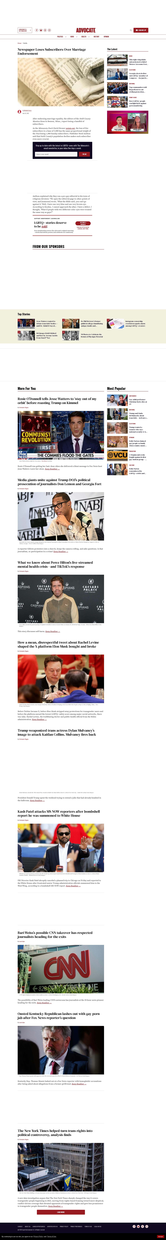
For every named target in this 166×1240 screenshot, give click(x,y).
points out (70, 128)
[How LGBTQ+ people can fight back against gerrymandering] (117, 102)
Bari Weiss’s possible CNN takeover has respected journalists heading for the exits (55, 934)
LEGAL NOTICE (97, 1226)
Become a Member (83, 223)
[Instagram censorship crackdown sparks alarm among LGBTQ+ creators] (115, 323)
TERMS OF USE (88, 1226)
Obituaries (132, 396)
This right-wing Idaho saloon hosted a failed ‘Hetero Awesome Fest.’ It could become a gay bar (138, 64)
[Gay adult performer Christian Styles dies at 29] (117, 400)
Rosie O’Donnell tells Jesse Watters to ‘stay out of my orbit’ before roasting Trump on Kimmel (57, 400)
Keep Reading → (52, 469)
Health (83, 36)
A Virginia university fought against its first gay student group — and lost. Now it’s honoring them (137, 459)
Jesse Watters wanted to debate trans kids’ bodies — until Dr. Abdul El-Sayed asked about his (47, 324)
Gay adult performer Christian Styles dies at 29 (138, 401)
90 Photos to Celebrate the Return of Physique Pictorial (92, 335)
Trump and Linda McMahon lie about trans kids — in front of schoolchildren (138, 416)
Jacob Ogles (22, 941)
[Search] (131, 30)
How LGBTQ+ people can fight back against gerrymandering (137, 103)
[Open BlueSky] (40, 30)
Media (25, 43)
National (132, 84)
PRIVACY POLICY (64, 1226)
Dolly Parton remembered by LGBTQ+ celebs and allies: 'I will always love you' (138, 473)
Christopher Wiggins (24, 407)
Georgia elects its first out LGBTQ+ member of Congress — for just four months (138, 77)
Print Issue (133, 97)
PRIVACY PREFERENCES (76, 1226)
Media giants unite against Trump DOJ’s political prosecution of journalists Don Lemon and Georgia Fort (59, 482)
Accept (160, 1236)
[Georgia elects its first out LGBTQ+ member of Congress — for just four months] (117, 74)
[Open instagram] (49, 30)
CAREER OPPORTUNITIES (39, 1226)
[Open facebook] (36, 30)
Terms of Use (51, 1236)
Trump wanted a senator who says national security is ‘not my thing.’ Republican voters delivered (138, 432)
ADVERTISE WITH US (52, 1226)
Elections (132, 70)
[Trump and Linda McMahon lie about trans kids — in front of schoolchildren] (117, 414)
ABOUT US (27, 1226)
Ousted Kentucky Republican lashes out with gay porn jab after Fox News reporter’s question (59, 1015)
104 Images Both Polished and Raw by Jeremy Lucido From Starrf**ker (47, 335)
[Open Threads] (45, 30)
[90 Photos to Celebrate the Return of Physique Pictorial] (70, 335)
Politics (60, 36)
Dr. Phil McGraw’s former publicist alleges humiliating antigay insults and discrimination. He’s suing (92, 324)
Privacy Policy (38, 1236)
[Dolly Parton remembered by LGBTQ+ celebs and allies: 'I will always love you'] (117, 469)
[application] (127, 122)
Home (19, 43)
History (96, 36)
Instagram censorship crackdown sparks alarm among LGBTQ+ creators (135, 323)
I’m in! (84, 154)
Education (132, 451)
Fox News (44, 461)
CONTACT (20, 1226)
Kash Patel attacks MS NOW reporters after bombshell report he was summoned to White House (59, 813)
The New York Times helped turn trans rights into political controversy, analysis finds (55, 1132)
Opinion (106, 36)
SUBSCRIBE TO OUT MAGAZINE (23, 30)
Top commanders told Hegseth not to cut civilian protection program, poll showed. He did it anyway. (138, 92)
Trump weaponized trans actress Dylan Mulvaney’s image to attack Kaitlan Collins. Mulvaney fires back (57, 732)
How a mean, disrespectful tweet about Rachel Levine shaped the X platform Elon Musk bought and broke (58, 644)
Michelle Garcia (27, 110)
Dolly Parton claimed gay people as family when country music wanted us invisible (137, 444)
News (72, 36)
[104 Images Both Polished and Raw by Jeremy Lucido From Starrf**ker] (26, 335)
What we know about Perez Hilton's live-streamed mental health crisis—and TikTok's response (55, 564)
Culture (131, 465)
